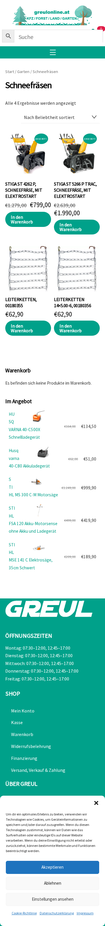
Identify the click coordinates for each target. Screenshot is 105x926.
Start (9, 71)
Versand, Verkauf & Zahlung (38, 770)
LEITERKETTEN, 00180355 (21, 302)
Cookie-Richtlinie (24, 913)
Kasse (17, 722)
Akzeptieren (52, 867)
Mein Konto (22, 711)
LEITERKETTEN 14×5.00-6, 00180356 (72, 302)
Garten (23, 71)
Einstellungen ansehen (53, 899)
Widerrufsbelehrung (31, 746)
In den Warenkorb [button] (22, 219)
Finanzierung (24, 758)
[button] (96, 803)
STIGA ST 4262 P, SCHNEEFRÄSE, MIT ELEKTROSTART (23, 190)
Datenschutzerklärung (57, 913)
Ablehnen (52, 883)
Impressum (85, 913)
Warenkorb (22, 734)
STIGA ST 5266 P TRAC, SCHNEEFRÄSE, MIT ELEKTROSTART (75, 190)
